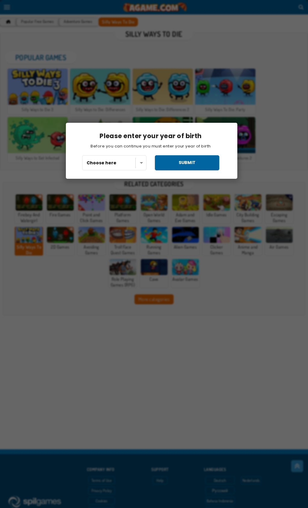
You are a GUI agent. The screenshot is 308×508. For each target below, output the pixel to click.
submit (187, 163)
